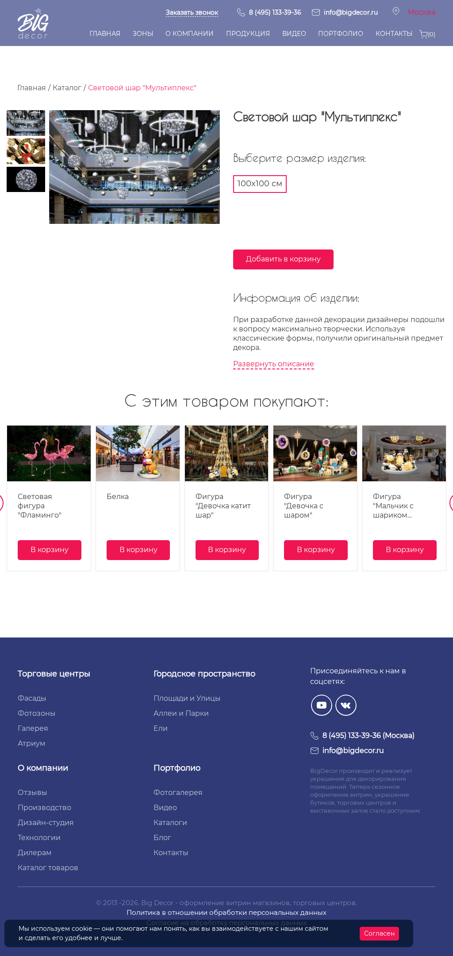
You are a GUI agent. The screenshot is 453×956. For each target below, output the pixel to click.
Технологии (39, 837)
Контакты (171, 852)
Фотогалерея (178, 792)
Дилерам (35, 852)
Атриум (32, 743)
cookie (82, 929)
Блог (162, 837)
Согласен (379, 933)
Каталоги (170, 822)
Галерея (33, 728)
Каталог (67, 88)
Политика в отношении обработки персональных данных (226, 912)
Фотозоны (37, 713)
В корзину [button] (50, 549)
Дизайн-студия (46, 822)
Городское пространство (204, 674)
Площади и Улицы (187, 698)
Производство (44, 807)
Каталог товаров (48, 868)
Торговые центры (54, 674)
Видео (165, 807)
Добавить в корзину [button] (283, 259)
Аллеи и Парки (181, 713)
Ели (161, 728)
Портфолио (177, 768)
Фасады (32, 698)
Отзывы (32, 792)
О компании (43, 768)
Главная (31, 88)
